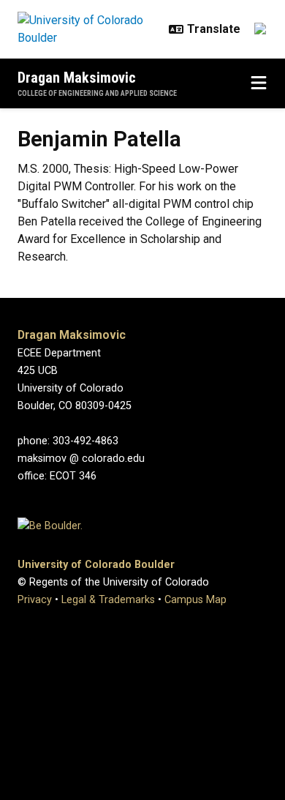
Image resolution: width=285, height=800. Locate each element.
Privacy (35, 600)
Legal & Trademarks (108, 600)
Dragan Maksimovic (77, 77)
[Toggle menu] (258, 83)
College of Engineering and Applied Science (97, 93)
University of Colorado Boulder (96, 564)
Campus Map (195, 600)
